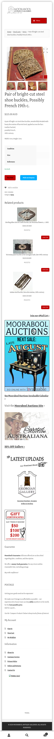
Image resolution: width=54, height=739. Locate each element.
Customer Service (13, 657)
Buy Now (10, 178)
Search (27, 735)
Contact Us (11, 670)
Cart (41, 733)
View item (45, 237)
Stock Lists (17, 32)
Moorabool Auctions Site (29, 405)
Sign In (9, 629)
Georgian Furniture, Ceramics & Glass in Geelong (27, 502)
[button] (45, 51)
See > (26, 397)
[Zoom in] (45, 77)
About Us (10, 653)
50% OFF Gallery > (15, 446)
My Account (9, 735)
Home (9, 32)
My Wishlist (11, 637)
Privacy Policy (12, 661)
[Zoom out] (41, 77)
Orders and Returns (14, 666)
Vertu (24, 32)
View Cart (10, 633)
